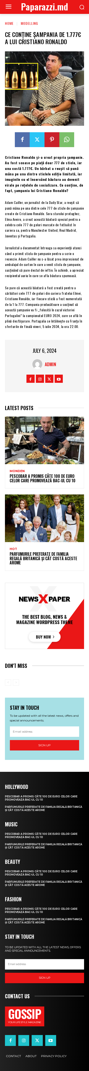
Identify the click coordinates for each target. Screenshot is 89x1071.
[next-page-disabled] (16, 682)
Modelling (29, 23)
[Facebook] (22, 139)
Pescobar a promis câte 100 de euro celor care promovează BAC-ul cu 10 (42, 478)
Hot (13, 549)
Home (9, 23)
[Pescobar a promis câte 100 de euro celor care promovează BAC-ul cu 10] (44, 440)
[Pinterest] (51, 139)
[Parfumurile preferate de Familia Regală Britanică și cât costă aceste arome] (44, 518)
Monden (17, 471)
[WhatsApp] (66, 139)
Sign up (44, 745)
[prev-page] (8, 682)
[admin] (38, 364)
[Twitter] (37, 139)
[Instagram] (40, 379)
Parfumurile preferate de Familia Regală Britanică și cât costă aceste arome (43, 558)
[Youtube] (59, 379)
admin (50, 364)
